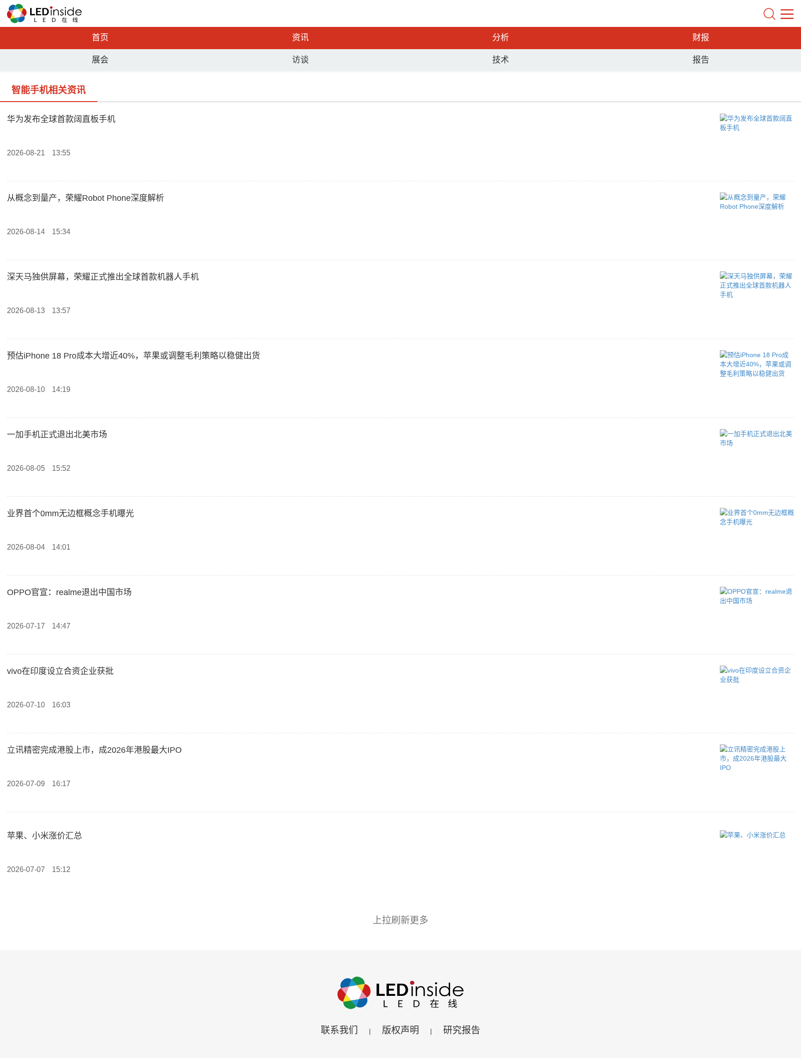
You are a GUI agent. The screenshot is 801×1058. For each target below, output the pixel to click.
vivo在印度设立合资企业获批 (60, 671)
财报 (701, 37)
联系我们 (339, 1030)
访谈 (300, 59)
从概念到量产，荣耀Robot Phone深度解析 (85, 198)
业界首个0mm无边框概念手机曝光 (70, 513)
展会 (100, 59)
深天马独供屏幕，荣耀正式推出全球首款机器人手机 (103, 277)
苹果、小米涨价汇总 (44, 835)
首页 (100, 37)
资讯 (300, 37)
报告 (701, 59)
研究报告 (461, 1030)
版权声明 (400, 1030)
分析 (500, 37)
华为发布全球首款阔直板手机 (61, 119)
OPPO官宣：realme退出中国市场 (69, 592)
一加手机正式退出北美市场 (57, 434)
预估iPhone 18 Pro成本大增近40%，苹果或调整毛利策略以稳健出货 (133, 355)
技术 (500, 59)
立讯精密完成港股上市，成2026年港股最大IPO (94, 750)
